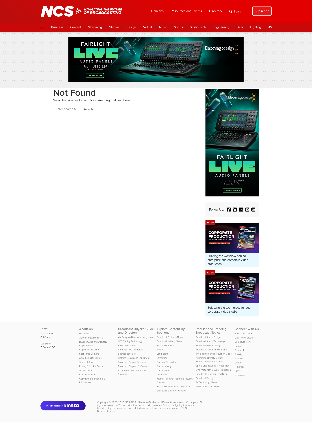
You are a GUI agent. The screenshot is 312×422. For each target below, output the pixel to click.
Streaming (95, 27)
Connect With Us (247, 329)
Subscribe (262, 11)
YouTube (239, 358)
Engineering (221, 27)
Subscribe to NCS (243, 333)
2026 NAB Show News (207, 386)
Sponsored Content (89, 353)
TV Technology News (206, 382)
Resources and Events (186, 11)
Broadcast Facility (204, 378)
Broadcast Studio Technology (210, 341)
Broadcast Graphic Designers (132, 362)
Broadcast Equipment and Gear (211, 374)
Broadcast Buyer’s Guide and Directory (136, 330)
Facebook (239, 350)
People (160, 349)
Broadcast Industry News (169, 341)
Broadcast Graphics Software (132, 366)
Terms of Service (87, 362)
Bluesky (238, 354)
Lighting (255, 27)
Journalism (162, 353)
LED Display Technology (130, 341)
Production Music (126, 345)
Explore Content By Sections (171, 330)
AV (270, 27)
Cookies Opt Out (87, 374)
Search (238, 11)
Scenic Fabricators (127, 353)
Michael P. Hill (47, 333)
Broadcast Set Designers (130, 349)
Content (75, 27)
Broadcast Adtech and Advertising (174, 386)
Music (163, 27)
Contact (238, 346)
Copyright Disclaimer (89, 349)
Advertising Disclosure (90, 358)
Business (57, 27)
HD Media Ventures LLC (174, 402)
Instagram (240, 375)
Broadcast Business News (170, 337)
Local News (163, 374)
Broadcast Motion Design (208, 345)
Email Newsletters (244, 337)
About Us (86, 329)
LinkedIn (239, 362)
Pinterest (239, 367)
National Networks (166, 362)
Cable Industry (164, 366)
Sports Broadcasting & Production (212, 365)
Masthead (84, 333)
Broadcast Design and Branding (211, 349)
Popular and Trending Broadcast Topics (211, 330)
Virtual (147, 27)
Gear (240, 27)
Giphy (237, 371)
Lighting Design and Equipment (134, 358)
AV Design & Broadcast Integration (135, 337)
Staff (43, 329)
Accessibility (85, 370)
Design (131, 27)
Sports (178, 27)
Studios (114, 27)
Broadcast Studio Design (208, 337)
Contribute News (243, 342)
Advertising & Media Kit (91, 337)
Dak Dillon (45, 343)
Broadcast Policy (165, 345)
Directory (215, 11)
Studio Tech (198, 27)
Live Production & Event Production (213, 370)
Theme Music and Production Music (213, 353)
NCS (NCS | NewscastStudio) (140, 402)
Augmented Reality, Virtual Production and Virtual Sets (209, 359)
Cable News (163, 370)
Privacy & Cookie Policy (91, 366)
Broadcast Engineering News (171, 390)
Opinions (157, 11)
